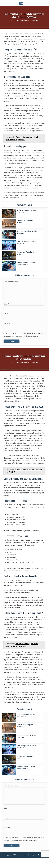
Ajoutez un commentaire (20, 20)
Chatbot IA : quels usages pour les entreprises (27, 242)
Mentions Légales (31, 855)
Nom (6, 304)
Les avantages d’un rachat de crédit (25, 253)
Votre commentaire (11, 282)
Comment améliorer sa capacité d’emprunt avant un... (26, 263)
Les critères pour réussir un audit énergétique (27, 232)
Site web (7, 323)
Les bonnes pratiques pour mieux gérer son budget (26, 211)
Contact (40, 855)
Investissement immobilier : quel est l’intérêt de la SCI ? (23, 854)
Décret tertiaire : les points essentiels (25, 221)
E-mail (6, 314)
